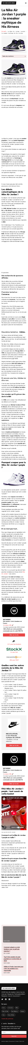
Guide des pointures (7, 1018)
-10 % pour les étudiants (14, 644)
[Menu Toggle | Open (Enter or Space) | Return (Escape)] (26, 3)
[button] (25, 56)
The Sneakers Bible (8, 3)
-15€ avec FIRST (14, 660)
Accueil (3, 31)
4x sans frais (14, 652)
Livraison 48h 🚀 (8, 625)
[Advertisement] (14, 123)
